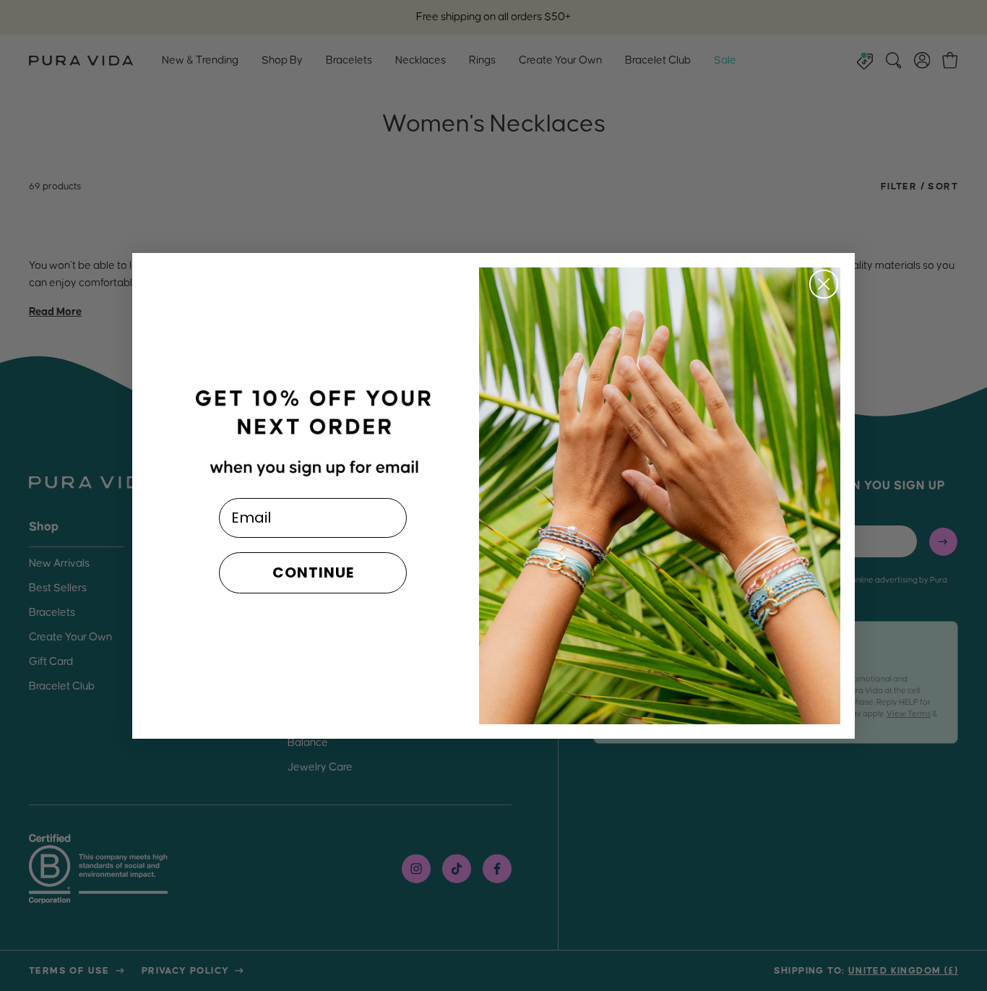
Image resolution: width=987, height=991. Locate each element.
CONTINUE (313, 572)
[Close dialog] (824, 284)
